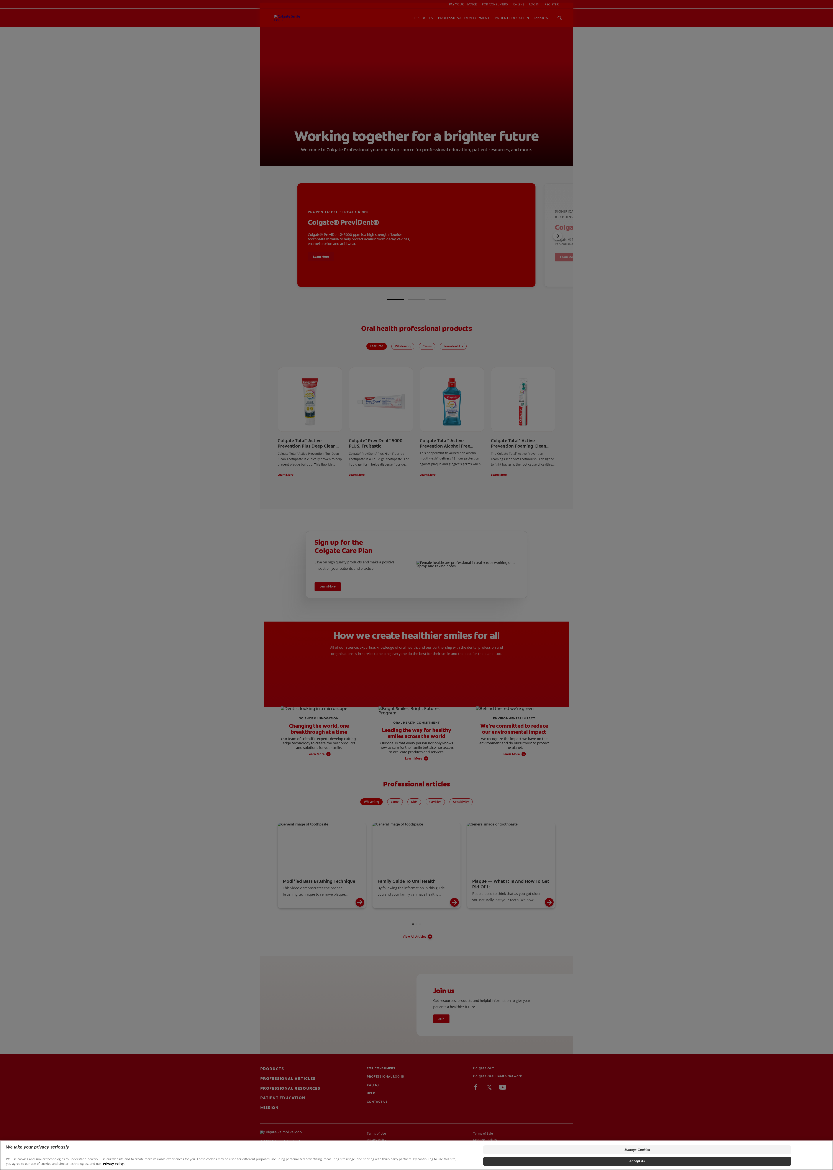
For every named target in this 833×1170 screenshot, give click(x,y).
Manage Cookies (637, 1150)
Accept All (637, 1161)
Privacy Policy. (114, 1164)
